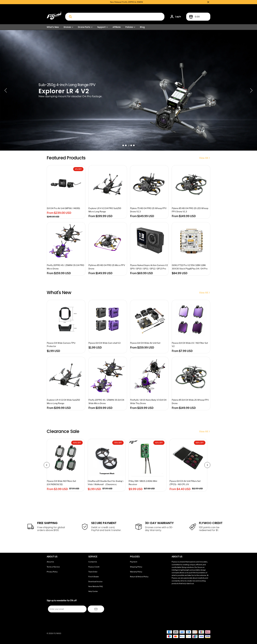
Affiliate (117, 27)
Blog (142, 27)
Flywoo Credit (93, 567)
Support (101, 27)
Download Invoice (95, 582)
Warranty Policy (136, 572)
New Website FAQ (95, 586)
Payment (133, 562)
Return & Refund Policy (139, 577)
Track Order (92, 572)
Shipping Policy (136, 567)
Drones (67, 27)
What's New (53, 27)
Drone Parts (84, 27)
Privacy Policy (52, 572)
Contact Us (92, 562)
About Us (50, 562)
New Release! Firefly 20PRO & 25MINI (126, 2)
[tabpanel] (128, 90)
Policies (129, 27)
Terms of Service (53, 567)
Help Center (93, 591)
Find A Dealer (93, 577)
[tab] (123, 145)
